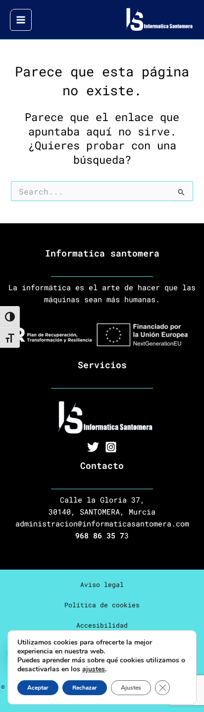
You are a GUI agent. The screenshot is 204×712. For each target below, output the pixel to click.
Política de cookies (102, 605)
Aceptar (38, 688)
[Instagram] (111, 447)
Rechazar (84, 688)
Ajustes (131, 688)
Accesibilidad (102, 625)
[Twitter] (93, 447)
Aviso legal (102, 584)
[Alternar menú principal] (21, 20)
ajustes (93, 669)
